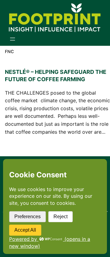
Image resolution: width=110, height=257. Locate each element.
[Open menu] (12, 39)
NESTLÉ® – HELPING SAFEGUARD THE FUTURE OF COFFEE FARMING (55, 75)
